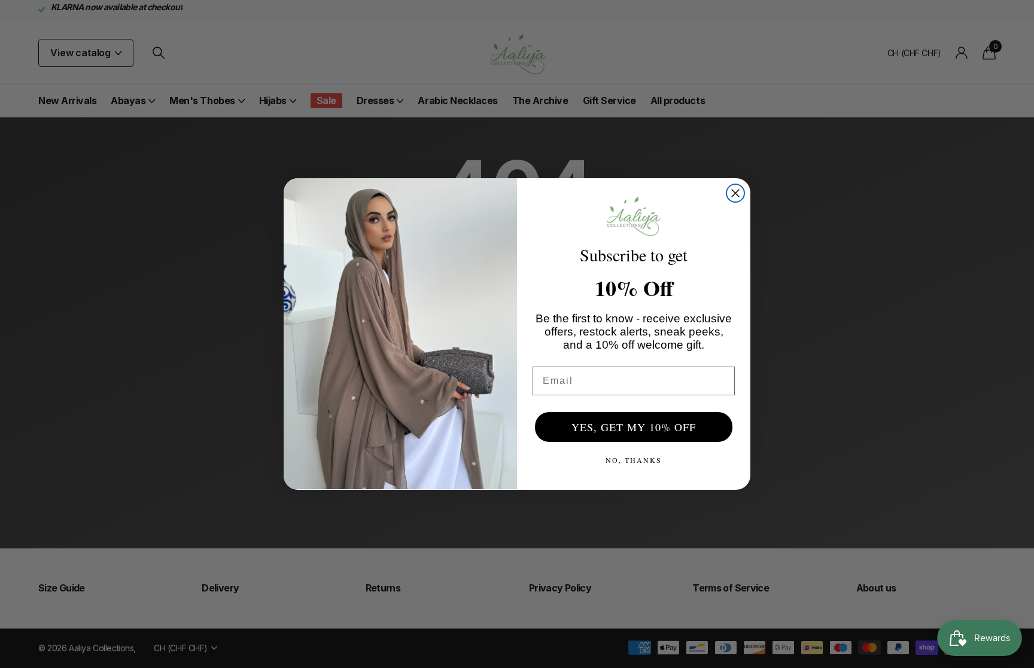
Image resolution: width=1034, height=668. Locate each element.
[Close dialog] (735, 193)
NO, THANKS (634, 460)
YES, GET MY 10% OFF (633, 427)
